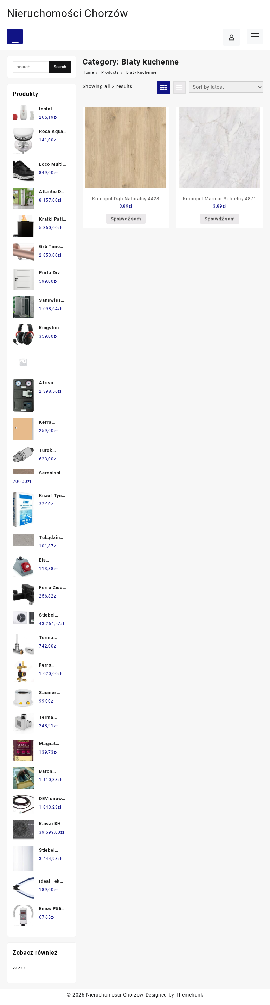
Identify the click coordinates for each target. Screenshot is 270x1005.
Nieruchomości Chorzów (67, 13)
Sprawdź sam (126, 218)
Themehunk (189, 995)
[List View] (179, 87)
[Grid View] (164, 87)
